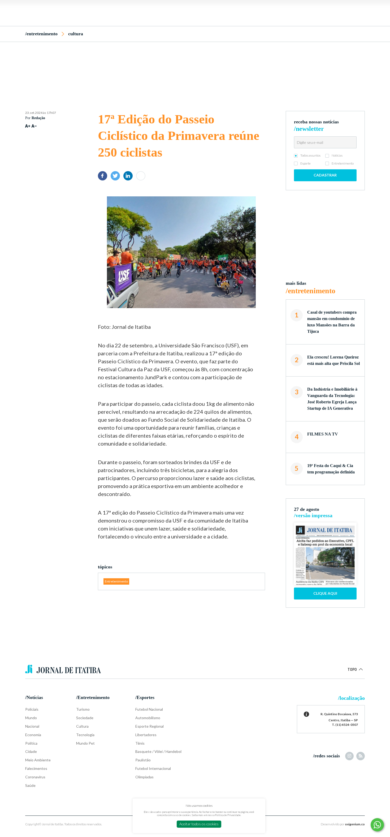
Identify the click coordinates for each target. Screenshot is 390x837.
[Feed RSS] (360, 756)
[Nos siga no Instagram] (349, 756)
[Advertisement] (195, 67)
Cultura (75, 33)
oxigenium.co (355, 824)
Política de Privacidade (228, 815)
